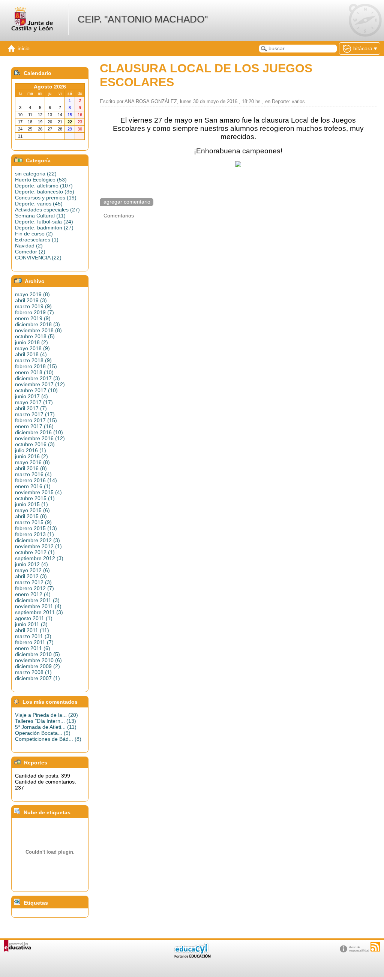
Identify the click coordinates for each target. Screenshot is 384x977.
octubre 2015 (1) (35, 498)
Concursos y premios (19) (45, 198)
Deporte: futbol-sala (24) (44, 222)
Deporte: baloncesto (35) (44, 192)
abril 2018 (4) (31, 354)
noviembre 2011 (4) (38, 606)
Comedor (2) (30, 252)
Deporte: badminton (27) (44, 228)
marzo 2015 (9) (33, 522)
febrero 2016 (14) (36, 480)
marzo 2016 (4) (33, 474)
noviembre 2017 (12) (40, 384)
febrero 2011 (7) (34, 642)
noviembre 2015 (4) (38, 492)
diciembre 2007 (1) (37, 678)
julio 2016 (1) (30, 450)
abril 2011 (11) (32, 630)
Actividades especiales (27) (47, 210)
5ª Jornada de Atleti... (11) (45, 727)
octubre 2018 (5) (35, 336)
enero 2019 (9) (33, 318)
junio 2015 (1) (31, 504)
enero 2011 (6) (32, 648)
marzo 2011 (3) (33, 636)
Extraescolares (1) (36, 240)
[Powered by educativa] (17, 946)
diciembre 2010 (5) (37, 654)
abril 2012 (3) (31, 576)
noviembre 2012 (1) (38, 546)
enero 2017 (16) (34, 426)
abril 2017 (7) (31, 408)
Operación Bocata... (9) (42, 733)
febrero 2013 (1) (34, 534)
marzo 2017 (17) (35, 414)
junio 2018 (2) (31, 342)
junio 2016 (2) (31, 456)
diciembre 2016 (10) (39, 432)
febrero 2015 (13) (36, 528)
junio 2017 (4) (31, 396)
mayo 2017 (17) (34, 402)
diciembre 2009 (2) (37, 666)
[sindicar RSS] (375, 947)
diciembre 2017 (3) (37, 378)
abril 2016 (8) (31, 468)
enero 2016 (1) (33, 486)
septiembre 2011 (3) (39, 612)
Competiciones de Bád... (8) (48, 739)
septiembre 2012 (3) (39, 558)
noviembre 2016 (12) (40, 438)
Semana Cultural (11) (40, 216)
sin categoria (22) (36, 174)
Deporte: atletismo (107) (44, 186)
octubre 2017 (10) (36, 390)
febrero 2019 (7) (34, 312)
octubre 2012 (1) (35, 552)
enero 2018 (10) (34, 372)
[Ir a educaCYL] (192, 956)
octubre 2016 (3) (35, 444)
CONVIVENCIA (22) (38, 258)
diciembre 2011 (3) (37, 600)
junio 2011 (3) (31, 624)
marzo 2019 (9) (33, 306)
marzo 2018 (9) (33, 360)
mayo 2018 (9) (32, 348)
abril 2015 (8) (31, 516)
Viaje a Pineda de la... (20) (46, 715)
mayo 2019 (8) (32, 294)
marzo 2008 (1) (33, 672)
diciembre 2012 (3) (37, 540)
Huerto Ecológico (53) (41, 180)
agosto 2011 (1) (33, 618)
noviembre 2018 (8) (38, 330)
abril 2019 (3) (31, 300)
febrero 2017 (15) (36, 420)
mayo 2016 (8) (32, 462)
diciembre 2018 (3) (37, 324)
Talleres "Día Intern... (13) (45, 721)
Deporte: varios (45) (39, 204)
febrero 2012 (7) (34, 588)
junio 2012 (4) (31, 564)
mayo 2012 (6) (32, 570)
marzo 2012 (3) (33, 582)
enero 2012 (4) (33, 594)
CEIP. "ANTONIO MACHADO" (143, 19)
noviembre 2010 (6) (38, 660)
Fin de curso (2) (34, 234)
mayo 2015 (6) (32, 510)
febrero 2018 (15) (36, 366)
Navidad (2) (29, 246)
